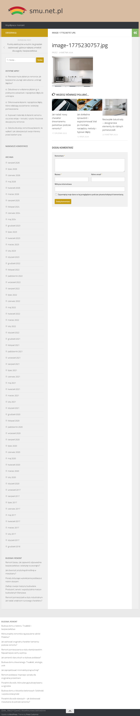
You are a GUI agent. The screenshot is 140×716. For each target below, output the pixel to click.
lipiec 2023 (12, 232)
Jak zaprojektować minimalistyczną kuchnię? (20, 670)
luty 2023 (12, 251)
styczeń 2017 (13, 540)
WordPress (13, 714)
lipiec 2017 (12, 502)
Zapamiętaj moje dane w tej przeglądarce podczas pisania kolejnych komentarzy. (91, 194)
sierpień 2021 (14, 364)
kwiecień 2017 (14, 521)
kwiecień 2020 (14, 465)
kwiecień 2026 (14, 188)
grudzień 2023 (14, 225)
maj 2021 (12, 383)
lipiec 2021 (12, 370)
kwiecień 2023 (14, 238)
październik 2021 (15, 351)
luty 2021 (12, 402)
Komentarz (60, 156)
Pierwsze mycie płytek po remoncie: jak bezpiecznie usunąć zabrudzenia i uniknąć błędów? (23, 80)
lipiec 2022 (12, 295)
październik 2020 (15, 427)
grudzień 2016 (14, 546)
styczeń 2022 (13, 332)
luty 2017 (12, 534)
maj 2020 (12, 458)
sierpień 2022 (14, 288)
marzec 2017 (13, 527)
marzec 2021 (13, 395)
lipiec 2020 (12, 446)
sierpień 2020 (14, 439)
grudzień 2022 (14, 263)
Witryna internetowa (63, 184)
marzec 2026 (13, 194)
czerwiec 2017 (14, 509)
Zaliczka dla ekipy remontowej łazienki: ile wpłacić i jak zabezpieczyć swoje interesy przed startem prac (24, 131)
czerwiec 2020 (14, 452)
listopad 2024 (13, 207)
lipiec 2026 (12, 169)
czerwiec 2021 (14, 376)
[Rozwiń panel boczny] (135, 33)
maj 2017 (12, 515)
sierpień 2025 (14, 200)
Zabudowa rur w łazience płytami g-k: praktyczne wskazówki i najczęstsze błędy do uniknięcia (24, 92)
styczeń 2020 (13, 483)
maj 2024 (12, 219)
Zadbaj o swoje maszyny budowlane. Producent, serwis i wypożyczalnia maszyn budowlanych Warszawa (23, 589)
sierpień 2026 (14, 163)
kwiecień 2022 (14, 314)
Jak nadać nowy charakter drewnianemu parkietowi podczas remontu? (61, 121)
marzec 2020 (13, 471)
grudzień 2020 (14, 414)
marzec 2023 (13, 244)
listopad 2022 (13, 269)
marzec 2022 (13, 320)
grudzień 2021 (14, 339)
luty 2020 (12, 477)
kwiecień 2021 (14, 389)
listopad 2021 (13, 345)
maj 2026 (12, 181)
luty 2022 (12, 326)
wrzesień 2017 (14, 490)
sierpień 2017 (14, 496)
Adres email (96, 174)
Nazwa (58, 174)
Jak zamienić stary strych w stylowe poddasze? (21, 657)
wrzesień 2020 (14, 433)
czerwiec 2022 (14, 301)
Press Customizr (32, 714)
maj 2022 (12, 307)
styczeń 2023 (13, 257)
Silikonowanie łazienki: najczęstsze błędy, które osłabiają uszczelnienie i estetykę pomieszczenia (24, 105)
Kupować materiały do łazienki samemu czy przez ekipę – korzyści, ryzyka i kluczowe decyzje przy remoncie (24, 118)
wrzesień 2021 (14, 358)
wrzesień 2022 (14, 282)
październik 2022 (15, 276)
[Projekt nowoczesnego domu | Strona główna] (35, 10)
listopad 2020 (13, 420)
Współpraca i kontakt (15, 25)
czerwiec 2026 (14, 175)
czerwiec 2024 (14, 213)
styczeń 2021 (13, 408)
